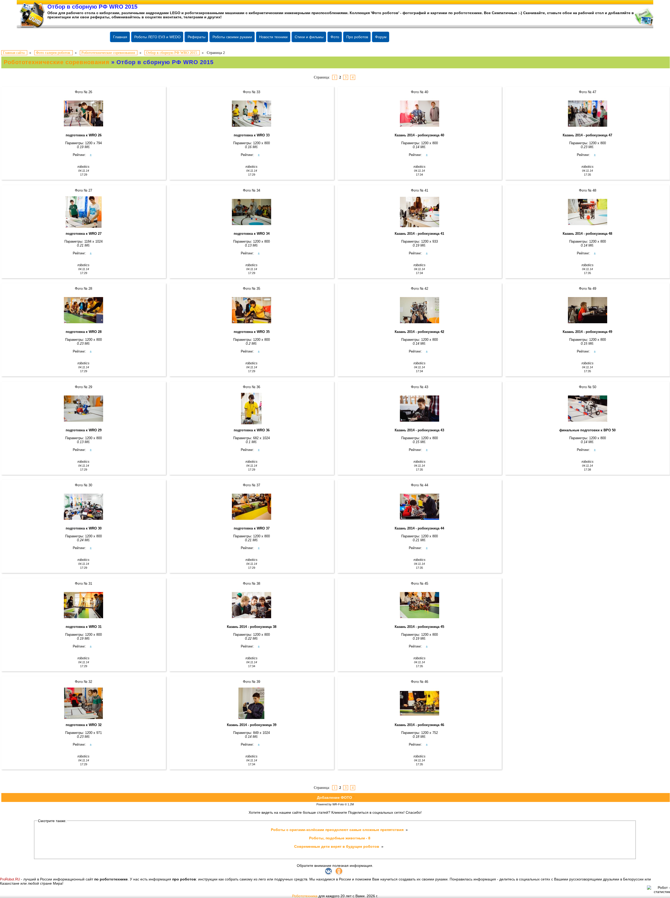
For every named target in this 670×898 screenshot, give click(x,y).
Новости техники (273, 37)
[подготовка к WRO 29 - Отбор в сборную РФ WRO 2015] (84, 408)
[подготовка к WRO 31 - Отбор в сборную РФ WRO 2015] (84, 605)
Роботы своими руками (232, 37)
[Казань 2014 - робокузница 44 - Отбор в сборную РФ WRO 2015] (420, 506)
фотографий (414, 13)
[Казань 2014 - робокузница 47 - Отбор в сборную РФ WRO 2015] (587, 113)
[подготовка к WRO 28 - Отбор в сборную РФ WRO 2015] (84, 310)
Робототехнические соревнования (56, 62)
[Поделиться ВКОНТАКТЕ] (328, 871)
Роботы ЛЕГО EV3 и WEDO (157, 37)
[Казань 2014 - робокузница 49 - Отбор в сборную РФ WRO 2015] (587, 310)
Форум (381, 37)
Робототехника (304, 896)
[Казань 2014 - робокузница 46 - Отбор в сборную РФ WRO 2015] (420, 703)
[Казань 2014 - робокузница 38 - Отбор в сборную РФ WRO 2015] (252, 605)
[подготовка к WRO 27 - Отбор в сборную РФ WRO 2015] (84, 212)
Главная (120, 37)
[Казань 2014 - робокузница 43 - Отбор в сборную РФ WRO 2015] (420, 408)
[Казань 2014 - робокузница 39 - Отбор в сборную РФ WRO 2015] (252, 703)
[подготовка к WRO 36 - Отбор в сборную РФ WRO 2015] (252, 408)
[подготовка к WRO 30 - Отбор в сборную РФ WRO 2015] (84, 506)
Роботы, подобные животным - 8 (339, 838)
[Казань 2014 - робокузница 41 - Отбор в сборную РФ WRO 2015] (420, 212)
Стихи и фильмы (309, 37)
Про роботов (357, 37)
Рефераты (196, 37)
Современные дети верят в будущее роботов (337, 846)
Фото (335, 37)
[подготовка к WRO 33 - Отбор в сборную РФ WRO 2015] (252, 113)
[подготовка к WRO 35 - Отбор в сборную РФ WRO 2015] (252, 310)
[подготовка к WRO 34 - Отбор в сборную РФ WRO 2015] (252, 212)
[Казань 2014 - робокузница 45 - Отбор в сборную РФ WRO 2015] (420, 605)
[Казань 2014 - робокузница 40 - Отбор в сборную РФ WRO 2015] (420, 113)
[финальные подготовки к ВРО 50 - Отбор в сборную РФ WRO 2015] (587, 408)
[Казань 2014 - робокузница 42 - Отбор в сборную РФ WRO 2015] (420, 310)
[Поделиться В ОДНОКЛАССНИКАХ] (339, 871)
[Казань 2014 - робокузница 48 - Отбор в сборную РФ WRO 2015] (587, 212)
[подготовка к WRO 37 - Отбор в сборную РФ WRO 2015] (252, 506)
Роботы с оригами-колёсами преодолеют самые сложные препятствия (338, 830)
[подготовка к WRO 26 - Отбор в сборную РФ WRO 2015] (84, 113)
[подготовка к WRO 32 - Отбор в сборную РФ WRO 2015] (84, 703)
